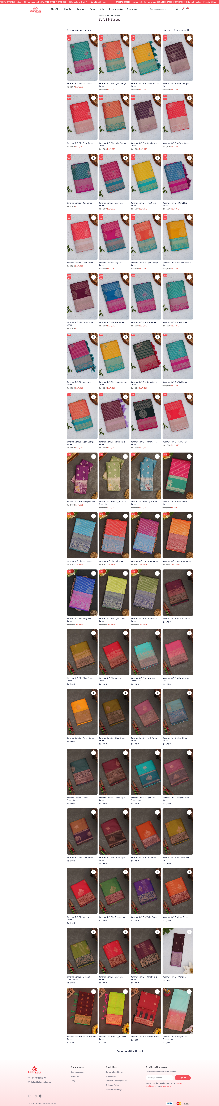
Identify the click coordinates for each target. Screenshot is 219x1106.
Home (101, 15)
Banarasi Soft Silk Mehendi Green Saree (78, 978)
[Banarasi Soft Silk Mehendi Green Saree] (82, 951)
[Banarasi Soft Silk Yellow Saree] (82, 712)
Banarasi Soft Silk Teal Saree (79, 83)
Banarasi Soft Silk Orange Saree (177, 561)
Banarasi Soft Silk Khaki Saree (80, 857)
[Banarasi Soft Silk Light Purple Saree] (178, 652)
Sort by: (167, 30)
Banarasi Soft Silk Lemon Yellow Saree (145, 84)
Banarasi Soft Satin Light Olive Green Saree (112, 502)
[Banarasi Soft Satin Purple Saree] (82, 476)
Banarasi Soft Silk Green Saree (112, 917)
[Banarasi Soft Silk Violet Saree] (146, 891)
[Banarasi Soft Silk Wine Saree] (178, 951)
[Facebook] (30, 1096)
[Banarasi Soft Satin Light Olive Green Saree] (114, 476)
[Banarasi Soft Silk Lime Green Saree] (146, 177)
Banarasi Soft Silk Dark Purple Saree (176, 84)
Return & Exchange (114, 1089)
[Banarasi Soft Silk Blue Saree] (82, 177)
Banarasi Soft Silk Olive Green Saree (80, 679)
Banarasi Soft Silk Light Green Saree (112, 619)
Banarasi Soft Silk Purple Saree (144, 561)
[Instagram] (35, 1096)
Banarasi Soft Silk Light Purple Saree (176, 679)
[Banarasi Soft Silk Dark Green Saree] (146, 356)
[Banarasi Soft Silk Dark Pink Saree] (178, 476)
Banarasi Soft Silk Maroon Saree (145, 1036)
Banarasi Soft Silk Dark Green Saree (144, 383)
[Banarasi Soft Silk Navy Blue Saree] (82, 592)
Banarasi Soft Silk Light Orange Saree (112, 84)
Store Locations (77, 1072)
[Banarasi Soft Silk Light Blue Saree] (178, 712)
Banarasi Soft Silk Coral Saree (80, 143)
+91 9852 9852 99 (38, 1078)
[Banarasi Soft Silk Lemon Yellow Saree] (146, 57)
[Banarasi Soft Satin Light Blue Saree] (146, 476)
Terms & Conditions (114, 1072)
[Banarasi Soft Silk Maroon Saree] (146, 1011)
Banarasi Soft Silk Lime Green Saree (143, 204)
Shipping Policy (112, 1085)
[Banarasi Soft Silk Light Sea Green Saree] (146, 652)
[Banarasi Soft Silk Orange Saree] (178, 535)
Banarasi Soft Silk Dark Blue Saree (175, 204)
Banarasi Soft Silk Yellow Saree (80, 738)
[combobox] (161, 9)
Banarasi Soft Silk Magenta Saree (111, 204)
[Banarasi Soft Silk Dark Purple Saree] (178, 57)
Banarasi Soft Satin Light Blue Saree (144, 502)
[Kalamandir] (35, 9)
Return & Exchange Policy (116, 1081)
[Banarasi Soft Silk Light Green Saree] (114, 592)
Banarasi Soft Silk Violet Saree (144, 917)
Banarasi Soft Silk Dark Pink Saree (175, 502)
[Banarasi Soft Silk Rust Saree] (146, 831)
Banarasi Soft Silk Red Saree (111, 561)
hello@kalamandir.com (41, 1082)
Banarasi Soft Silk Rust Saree (143, 857)
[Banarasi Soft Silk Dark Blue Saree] (178, 177)
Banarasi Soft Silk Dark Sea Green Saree (79, 799)
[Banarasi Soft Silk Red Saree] (114, 535)
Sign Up (183, 1078)
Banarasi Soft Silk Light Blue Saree (175, 739)
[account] (176, 9)
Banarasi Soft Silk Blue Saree (79, 203)
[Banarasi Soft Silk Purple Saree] (146, 535)
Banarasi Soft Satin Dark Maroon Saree (81, 1037)
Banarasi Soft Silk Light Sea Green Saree (143, 679)
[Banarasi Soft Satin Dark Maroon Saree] (82, 1011)
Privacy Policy (111, 1076)
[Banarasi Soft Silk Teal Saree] (82, 57)
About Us (75, 1076)
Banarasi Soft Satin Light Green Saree (112, 1037)
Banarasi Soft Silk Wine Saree (175, 977)
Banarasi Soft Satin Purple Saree (81, 501)
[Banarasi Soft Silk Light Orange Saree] (114, 57)
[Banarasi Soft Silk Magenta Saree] (114, 177)
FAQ (73, 1081)
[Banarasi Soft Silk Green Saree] (114, 891)
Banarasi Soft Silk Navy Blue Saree (79, 619)
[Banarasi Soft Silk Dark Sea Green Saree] (82, 772)
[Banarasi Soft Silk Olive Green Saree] (82, 652)
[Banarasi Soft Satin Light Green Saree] (114, 1011)
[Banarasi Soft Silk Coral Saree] (82, 117)
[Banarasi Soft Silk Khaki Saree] (82, 831)
